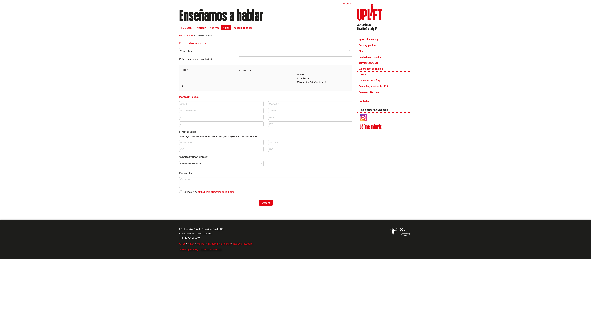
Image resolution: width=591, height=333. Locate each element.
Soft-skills (226, 243)
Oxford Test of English (371, 68)
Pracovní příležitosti (369, 92)
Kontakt (237, 28)
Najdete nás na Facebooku (374, 109)
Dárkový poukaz (367, 45)
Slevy (361, 51)
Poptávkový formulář (370, 57)
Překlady (201, 28)
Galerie (362, 74)
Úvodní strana (186, 35)
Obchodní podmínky (369, 80)
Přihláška (364, 101)
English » (347, 3)
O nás (249, 28)
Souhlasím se (180, 191)
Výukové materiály (368, 39)
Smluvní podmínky (188, 249)
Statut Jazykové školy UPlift (374, 86)
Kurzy (226, 28)
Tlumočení (186, 28)
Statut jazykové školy (211, 249)
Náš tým (214, 28)
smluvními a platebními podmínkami (216, 192)
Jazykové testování (369, 63)
